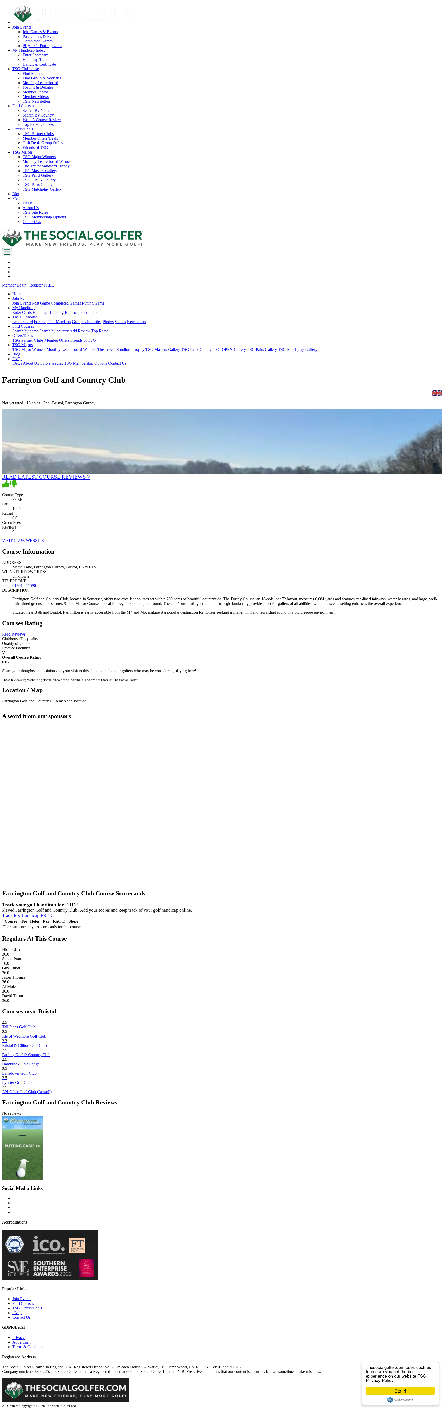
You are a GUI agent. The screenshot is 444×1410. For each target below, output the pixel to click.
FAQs (27, 203)
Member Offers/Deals (40, 138)
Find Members (34, 73)
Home (17, 294)
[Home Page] (72, 246)
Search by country (54, 331)
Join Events (21, 303)
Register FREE (41, 285)
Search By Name (36, 110)
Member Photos (35, 92)
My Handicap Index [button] (28, 50)
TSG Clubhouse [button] (25, 69)
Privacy (18, 1337)
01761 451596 (24, 585)
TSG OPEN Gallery (39, 180)
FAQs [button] (17, 198)
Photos (108, 321)
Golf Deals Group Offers (43, 143)
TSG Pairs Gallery (38, 184)
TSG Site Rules (35, 212)
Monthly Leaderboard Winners (47, 161)
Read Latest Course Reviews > (46, 477)
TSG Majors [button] (22, 152)
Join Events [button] (21, 27)
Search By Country (38, 115)
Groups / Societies (86, 321)
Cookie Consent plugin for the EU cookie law (400, 1400)
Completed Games (38, 41)
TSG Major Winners (39, 157)
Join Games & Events (40, 32)
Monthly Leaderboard (40, 83)
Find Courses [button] (23, 106)
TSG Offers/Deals (27, 1308)
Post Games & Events (40, 36)
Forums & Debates (38, 87)
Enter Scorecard (36, 55)
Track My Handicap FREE (27, 915)
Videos (120, 321)
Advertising (21, 1342)
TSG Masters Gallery (40, 170)
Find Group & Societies (42, 78)
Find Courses (23, 1303)
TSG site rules (51, 363)
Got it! (400, 1391)
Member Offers (56, 340)
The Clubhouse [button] (24, 317)
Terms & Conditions (28, 1347)
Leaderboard (22, 321)
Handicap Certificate (39, 64)
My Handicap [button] (23, 308)
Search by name (25, 331)
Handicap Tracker (37, 59)
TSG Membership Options (44, 217)
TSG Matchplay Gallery (42, 189)
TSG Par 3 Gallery (38, 175)
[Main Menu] (7, 252)
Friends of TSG (35, 147)
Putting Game (93, 303)
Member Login (14, 285)
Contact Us (32, 221)
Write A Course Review (42, 120)
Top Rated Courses (38, 124)
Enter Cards (22, 312)
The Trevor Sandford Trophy (46, 166)
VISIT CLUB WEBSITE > (24, 540)
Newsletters (136, 321)
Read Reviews (14, 634)
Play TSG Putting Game (42, 45)
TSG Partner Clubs (38, 133)
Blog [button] (16, 194)
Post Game (41, 303)
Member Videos (36, 96)
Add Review (80, 331)
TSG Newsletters (37, 101)
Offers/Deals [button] (22, 129)
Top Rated (99, 331)
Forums (40, 321)
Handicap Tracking (48, 312)
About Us (31, 208)
